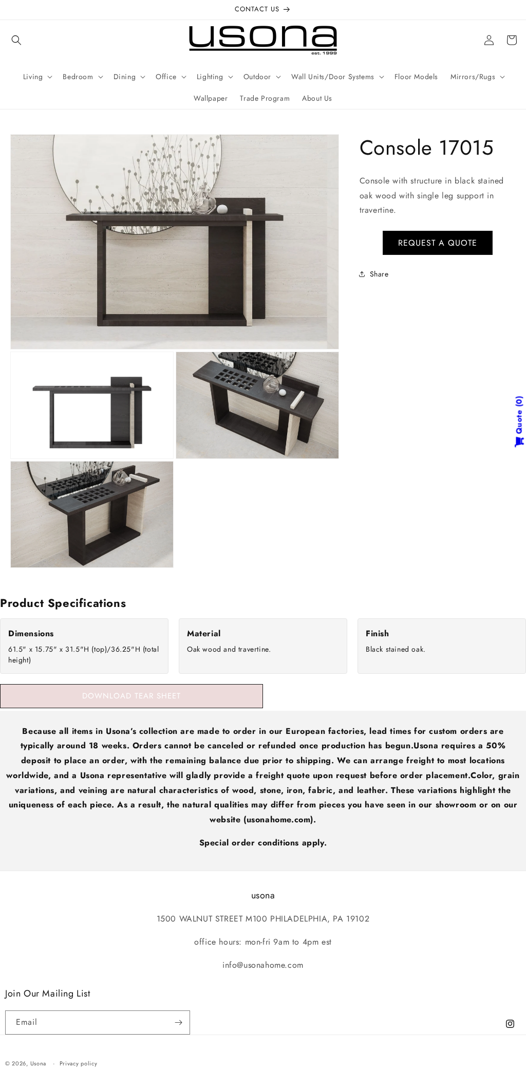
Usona (38, 1063)
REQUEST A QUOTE (437, 243)
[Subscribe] (178, 1022)
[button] (16, 40)
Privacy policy (79, 1063)
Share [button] (379, 274)
